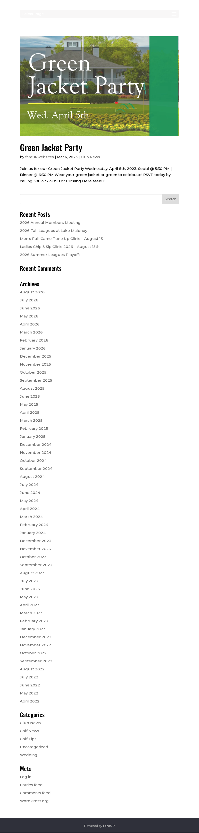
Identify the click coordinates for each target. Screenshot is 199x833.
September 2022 (36, 661)
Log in (25, 776)
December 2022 (35, 637)
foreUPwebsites (39, 157)
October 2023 (33, 556)
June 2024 (30, 492)
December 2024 (35, 444)
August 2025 (32, 388)
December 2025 (35, 356)
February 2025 (34, 428)
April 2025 (29, 412)
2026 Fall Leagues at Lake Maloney (53, 230)
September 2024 (36, 468)
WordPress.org (34, 800)
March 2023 (31, 613)
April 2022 (30, 701)
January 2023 (32, 629)
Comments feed (35, 792)
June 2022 (30, 685)
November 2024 (35, 452)
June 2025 (30, 396)
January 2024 (33, 532)
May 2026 (29, 316)
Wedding (28, 755)
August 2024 (32, 476)
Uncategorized (34, 747)
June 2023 (30, 589)
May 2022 (29, 693)
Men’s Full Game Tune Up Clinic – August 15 (61, 238)
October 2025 (33, 372)
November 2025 (35, 364)
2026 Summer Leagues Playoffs (50, 254)
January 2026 (33, 348)
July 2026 (29, 300)
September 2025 (36, 380)
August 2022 (32, 669)
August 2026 (32, 292)
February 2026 (34, 340)
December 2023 (35, 540)
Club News (90, 157)
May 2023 (29, 597)
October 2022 (33, 653)
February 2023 (34, 621)
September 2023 (36, 564)
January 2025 (32, 436)
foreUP (109, 826)
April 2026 (30, 324)
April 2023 (29, 605)
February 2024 (34, 524)
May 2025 (29, 404)
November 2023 (35, 548)
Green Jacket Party (51, 147)
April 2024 (30, 508)
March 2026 (31, 332)
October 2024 (33, 460)
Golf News (29, 730)
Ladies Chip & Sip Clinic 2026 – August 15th (60, 246)
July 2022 (29, 677)
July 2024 (29, 484)
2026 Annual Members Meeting (50, 222)
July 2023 (29, 581)
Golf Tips (28, 739)
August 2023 (32, 572)
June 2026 (30, 308)
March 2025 (31, 420)
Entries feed (31, 784)
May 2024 (29, 500)
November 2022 (35, 645)
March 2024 (31, 516)
